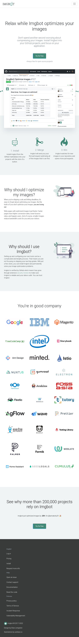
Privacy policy (11, 601)
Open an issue (11, 577)
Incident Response (13, 611)
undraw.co (18, 632)
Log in (8, 554)
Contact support (12, 582)
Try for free (39, 56)
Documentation (12, 587)
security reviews (23, 273)
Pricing (8, 559)
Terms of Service (12, 606)
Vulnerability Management (15, 616)
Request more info (13, 568)
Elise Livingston (16, 628)
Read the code (11, 592)
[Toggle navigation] (74, 4)
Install (8, 564)
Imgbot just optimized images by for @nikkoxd (39, 516)
